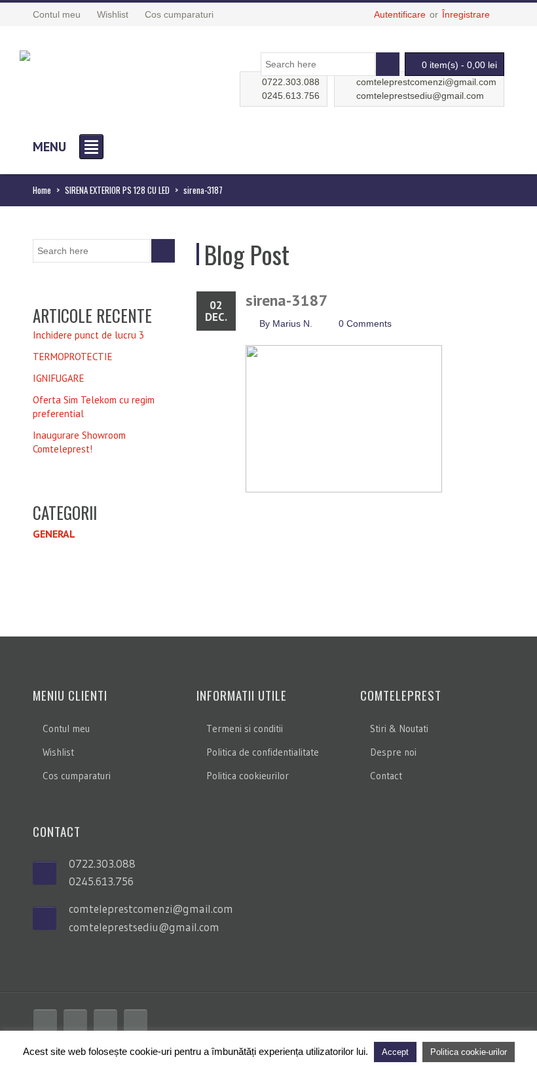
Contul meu (66, 728)
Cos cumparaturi (77, 775)
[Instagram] (135, 1021)
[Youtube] (105, 1021)
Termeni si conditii (244, 728)
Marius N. (292, 323)
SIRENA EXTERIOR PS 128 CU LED (117, 189)
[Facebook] (45, 1021)
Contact (386, 775)
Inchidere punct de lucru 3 (88, 335)
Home (42, 189)
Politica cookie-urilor (468, 1052)
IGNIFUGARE (58, 378)
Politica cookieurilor (247, 775)
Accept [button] (395, 1052)
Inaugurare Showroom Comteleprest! (79, 442)
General (54, 533)
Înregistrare (466, 14)
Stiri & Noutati (399, 728)
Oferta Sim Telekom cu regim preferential (94, 407)
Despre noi (393, 752)
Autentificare (400, 14)
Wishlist (58, 752)
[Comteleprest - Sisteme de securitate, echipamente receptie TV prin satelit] (25, 54)
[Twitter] (75, 1021)
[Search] (387, 64)
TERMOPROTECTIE (73, 356)
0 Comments (365, 323)
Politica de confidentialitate (262, 752)
